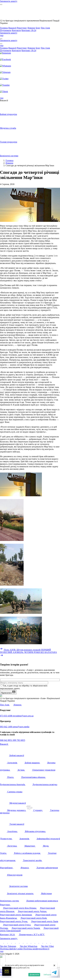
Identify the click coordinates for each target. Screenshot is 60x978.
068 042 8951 (6, 740)
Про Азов (45, 28)
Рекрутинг (22, 28)
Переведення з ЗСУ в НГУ (32, 934)
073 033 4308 (6, 716)
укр (1, 35)
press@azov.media (21, 726)
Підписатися (6, 693)
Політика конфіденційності (36, 949)
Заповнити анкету (9, 938)
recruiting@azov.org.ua (23, 716)
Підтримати (5, 30)
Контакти (16, 30)
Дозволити (34, 974)
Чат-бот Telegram (8, 946)
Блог (38, 28)
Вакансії (12, 28)
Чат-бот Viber (47, 946)
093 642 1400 (6, 726)
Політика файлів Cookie (11, 949)
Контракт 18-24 (28, 30)
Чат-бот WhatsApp (28, 946)
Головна (4, 28)
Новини (31, 28)
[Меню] (1, 4)
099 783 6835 (19, 740)
